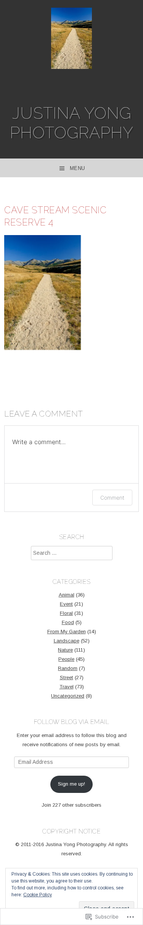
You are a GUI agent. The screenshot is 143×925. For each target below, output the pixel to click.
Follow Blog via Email (71, 722)
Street (66, 677)
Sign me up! (71, 784)
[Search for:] (71, 553)
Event (66, 604)
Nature (65, 650)
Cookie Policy (37, 894)
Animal (66, 595)
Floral (66, 613)
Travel (66, 687)
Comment (112, 497)
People (66, 659)
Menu (77, 168)
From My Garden (66, 631)
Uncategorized (67, 696)
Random (67, 668)
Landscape (66, 641)
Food (68, 622)
